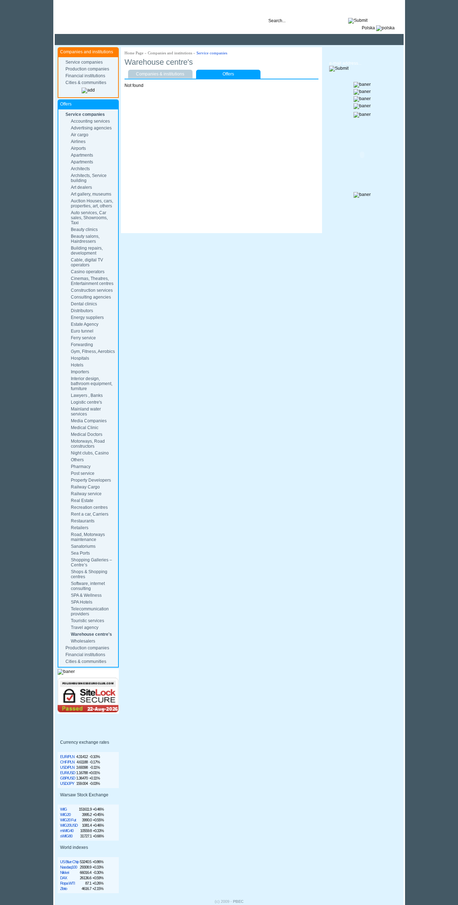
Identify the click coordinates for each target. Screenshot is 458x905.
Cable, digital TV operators (87, 262)
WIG (63, 809)
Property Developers (91, 480)
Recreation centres (89, 507)
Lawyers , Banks (87, 395)
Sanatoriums (83, 546)
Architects (80, 168)
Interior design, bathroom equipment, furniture (91, 383)
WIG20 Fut (68, 820)
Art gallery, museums (91, 194)
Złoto (63, 888)
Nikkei (64, 872)
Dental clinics (84, 303)
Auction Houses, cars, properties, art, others (92, 203)
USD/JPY (67, 783)
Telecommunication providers (90, 611)
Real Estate (82, 500)
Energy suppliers (87, 317)
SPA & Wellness (86, 595)
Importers (80, 371)
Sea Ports (80, 553)
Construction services (92, 290)
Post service (82, 473)
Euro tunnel (82, 331)
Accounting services (90, 121)
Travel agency (84, 627)
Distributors (82, 310)
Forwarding (82, 344)
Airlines (78, 141)
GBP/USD (67, 778)
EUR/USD (67, 773)
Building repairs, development (87, 251)
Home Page (134, 53)
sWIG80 (66, 836)
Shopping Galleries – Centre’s (91, 562)
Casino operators (87, 271)
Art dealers (81, 187)
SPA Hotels (81, 602)
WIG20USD (69, 825)
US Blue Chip (69, 862)
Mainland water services (86, 412)
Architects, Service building (89, 178)
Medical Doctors (86, 434)
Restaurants (82, 520)
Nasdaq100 (68, 867)
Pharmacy (81, 466)
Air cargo (79, 134)
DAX (63, 878)
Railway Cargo (85, 487)
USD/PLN (67, 767)
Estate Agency (84, 324)
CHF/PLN (67, 762)
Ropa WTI (67, 883)
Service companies (84, 62)
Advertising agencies (91, 128)
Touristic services (87, 620)
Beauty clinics (84, 229)
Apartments (82, 155)
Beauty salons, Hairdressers (85, 239)
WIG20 (65, 814)
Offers (228, 74)
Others (77, 459)
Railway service (86, 493)
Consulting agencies (91, 297)
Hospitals (80, 358)
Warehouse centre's (91, 634)
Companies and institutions (170, 53)
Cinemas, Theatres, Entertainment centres (92, 281)
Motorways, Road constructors (88, 444)
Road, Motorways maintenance (88, 537)
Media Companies (89, 420)
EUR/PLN (67, 756)
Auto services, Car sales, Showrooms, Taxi (89, 217)
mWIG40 (66, 830)
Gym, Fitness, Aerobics (93, 351)
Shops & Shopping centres (89, 574)
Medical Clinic (84, 427)
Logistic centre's (86, 402)
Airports (78, 148)
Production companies (87, 69)
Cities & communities (85, 82)
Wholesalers (83, 641)
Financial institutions (85, 75)
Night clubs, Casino (90, 453)
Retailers (79, 527)
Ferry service (83, 337)
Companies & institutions (160, 74)
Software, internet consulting (88, 586)
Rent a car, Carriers (89, 514)
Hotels (77, 365)
